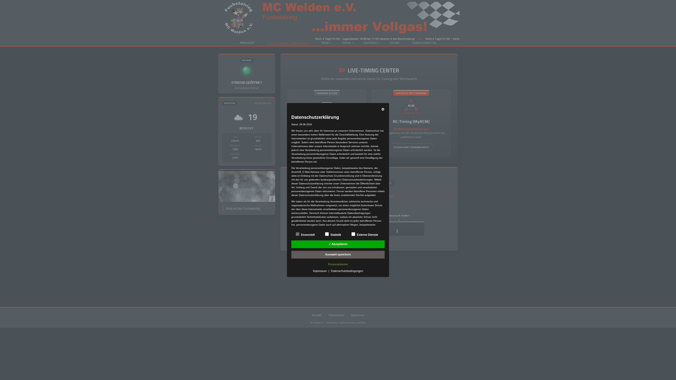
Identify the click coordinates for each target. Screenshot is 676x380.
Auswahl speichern (338, 254)
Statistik (335, 234)
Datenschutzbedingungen (347, 271)
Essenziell (308, 234)
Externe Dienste (367, 234)
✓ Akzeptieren (338, 244)
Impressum (320, 271)
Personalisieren (338, 264)
